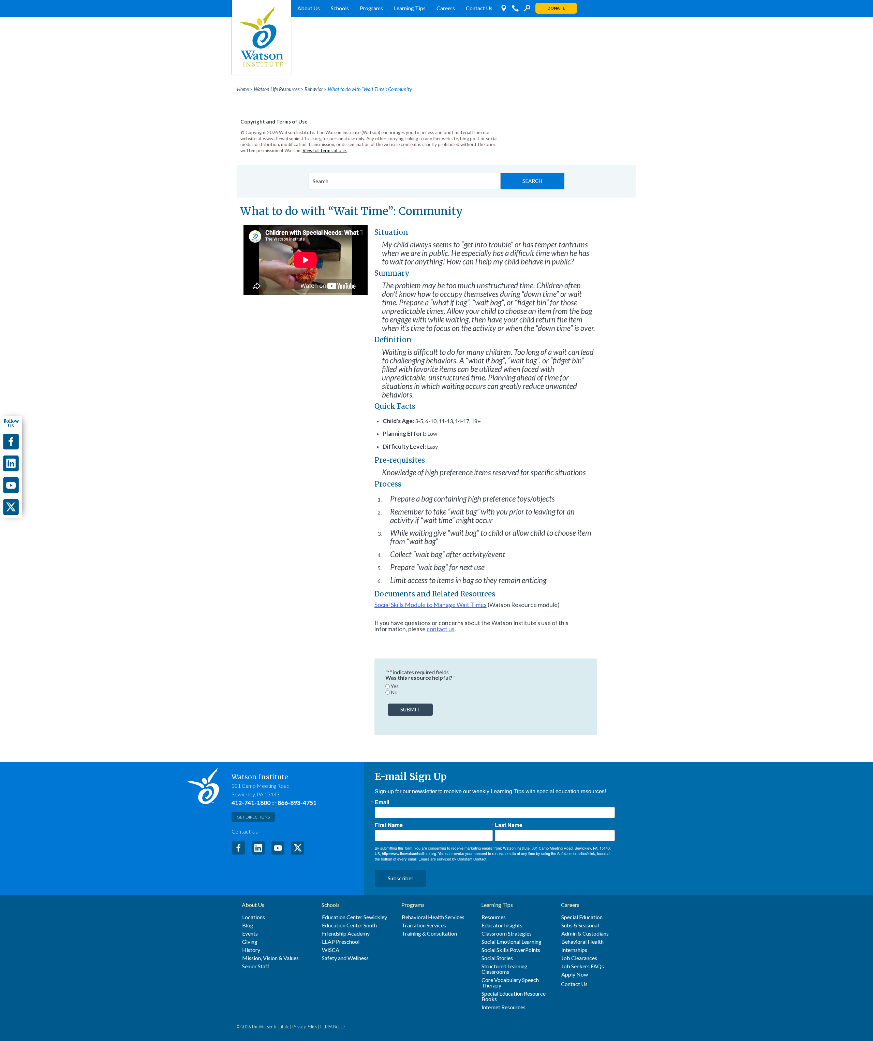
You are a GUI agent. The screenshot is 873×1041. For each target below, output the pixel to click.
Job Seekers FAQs (582, 966)
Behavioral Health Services (433, 917)
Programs (371, 8)
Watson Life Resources (277, 89)
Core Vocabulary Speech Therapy (510, 982)
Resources (494, 917)
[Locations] (503, 8)
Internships (574, 950)
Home (243, 89)
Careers (445, 8)
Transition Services (424, 925)
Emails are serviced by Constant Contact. (452, 859)
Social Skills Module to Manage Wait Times (430, 604)
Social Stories (497, 958)
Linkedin (11, 463)
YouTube (278, 848)
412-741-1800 (251, 802)
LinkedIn (258, 848)
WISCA (330, 950)
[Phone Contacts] (515, 8)
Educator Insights (502, 925)
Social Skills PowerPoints (511, 950)
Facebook (238, 848)
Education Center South (349, 925)
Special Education (582, 917)
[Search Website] (527, 8)
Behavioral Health (582, 941)
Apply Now (574, 974)
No (394, 692)
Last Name (508, 825)
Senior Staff (255, 966)
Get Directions (253, 817)
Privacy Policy (304, 1026)
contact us (441, 629)
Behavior (314, 89)
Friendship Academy (346, 933)
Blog (247, 925)
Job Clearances (579, 958)
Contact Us (479, 8)
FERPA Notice (332, 1026)
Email (382, 802)
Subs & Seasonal (580, 925)
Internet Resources (504, 1007)
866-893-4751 (297, 802)
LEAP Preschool (340, 941)
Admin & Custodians (585, 933)
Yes (395, 686)
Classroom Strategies (507, 933)
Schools (340, 8)
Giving (249, 941)
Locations (253, 917)
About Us (308, 8)
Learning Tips (410, 8)
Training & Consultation (429, 933)
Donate (556, 8)
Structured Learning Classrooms (505, 969)
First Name (389, 825)
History (251, 950)
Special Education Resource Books (514, 996)
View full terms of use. (324, 150)
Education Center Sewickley (354, 917)
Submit (410, 709)
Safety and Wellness (345, 958)
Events (250, 933)
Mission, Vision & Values (270, 958)
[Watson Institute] (261, 37)
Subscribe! (400, 878)
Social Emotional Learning (512, 941)
